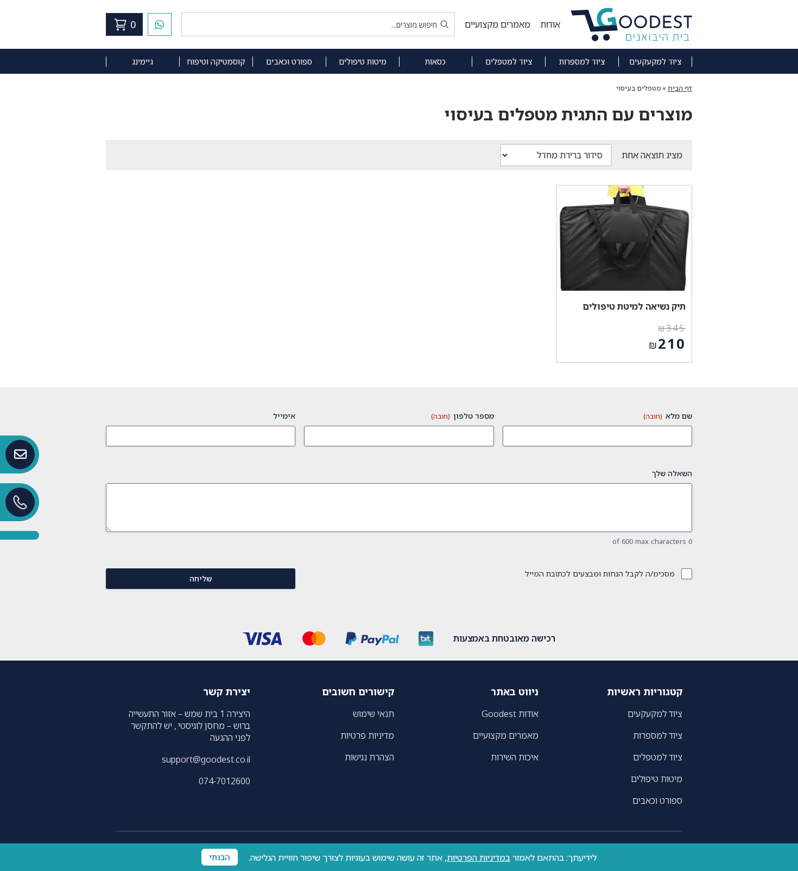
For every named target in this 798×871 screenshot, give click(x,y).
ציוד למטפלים (508, 61)
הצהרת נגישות (369, 757)
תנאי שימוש (373, 714)
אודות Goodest (510, 714)
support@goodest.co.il (206, 759)
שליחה (200, 578)
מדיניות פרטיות (367, 735)
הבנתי (219, 857)
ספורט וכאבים (289, 61)
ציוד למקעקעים (655, 61)
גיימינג (142, 61)
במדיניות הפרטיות (478, 857)
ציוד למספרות (582, 61)
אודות (550, 24)
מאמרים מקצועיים (497, 24)
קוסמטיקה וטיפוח (216, 61)
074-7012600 (224, 781)
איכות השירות (515, 757)
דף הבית (680, 88)
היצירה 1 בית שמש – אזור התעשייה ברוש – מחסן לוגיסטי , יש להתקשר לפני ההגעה (189, 726)
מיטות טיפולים (363, 61)
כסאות (435, 61)
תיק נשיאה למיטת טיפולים (634, 306)
